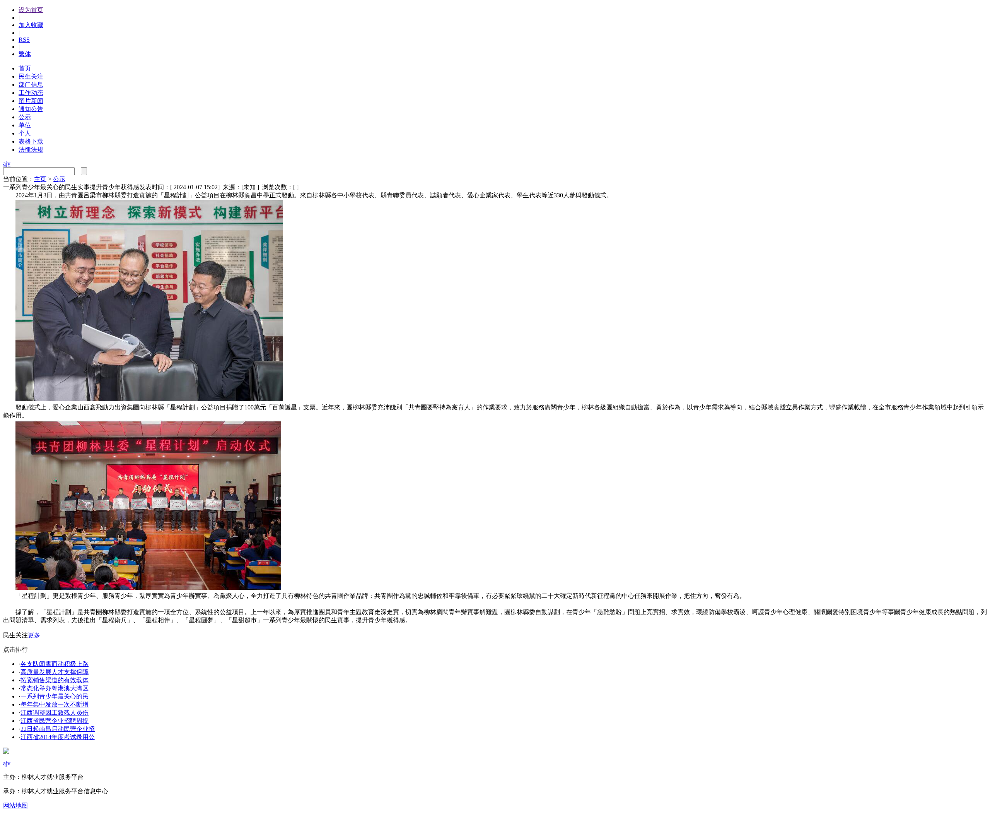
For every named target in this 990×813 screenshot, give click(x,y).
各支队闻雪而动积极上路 (54, 664)
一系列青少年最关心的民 (54, 696)
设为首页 (31, 10)
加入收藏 (31, 25)
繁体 (25, 54)
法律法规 (31, 149)
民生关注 (31, 76)
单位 (25, 125)
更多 (34, 635)
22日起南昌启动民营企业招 (57, 729)
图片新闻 (31, 101)
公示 (25, 117)
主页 (40, 179)
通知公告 (31, 109)
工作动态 (31, 92)
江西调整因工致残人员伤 (54, 712)
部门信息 (31, 84)
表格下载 (31, 141)
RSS (24, 39)
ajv (6, 163)
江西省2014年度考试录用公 (57, 737)
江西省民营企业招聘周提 (54, 720)
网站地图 (15, 805)
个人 (25, 133)
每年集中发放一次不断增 (54, 704)
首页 (25, 68)
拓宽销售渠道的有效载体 (54, 680)
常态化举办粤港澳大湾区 (54, 688)
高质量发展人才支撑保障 (54, 672)
